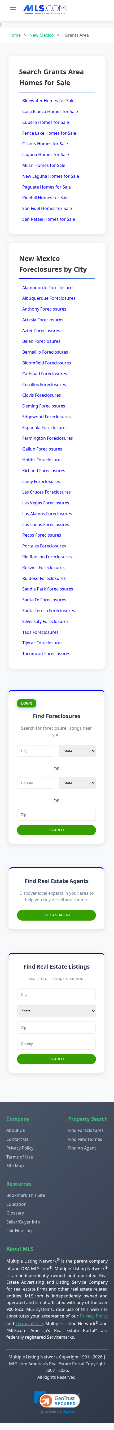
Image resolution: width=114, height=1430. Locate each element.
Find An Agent (56, 914)
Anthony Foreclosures (44, 309)
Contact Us (17, 1139)
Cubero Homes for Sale (45, 122)
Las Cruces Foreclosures (46, 492)
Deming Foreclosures (43, 406)
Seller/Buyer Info (23, 1222)
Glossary (15, 1213)
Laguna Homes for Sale (45, 154)
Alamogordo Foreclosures (48, 287)
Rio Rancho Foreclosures (47, 557)
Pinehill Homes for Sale (45, 197)
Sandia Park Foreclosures (47, 589)
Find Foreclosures (86, 1130)
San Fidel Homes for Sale (47, 208)
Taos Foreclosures (40, 632)
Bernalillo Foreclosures (45, 352)
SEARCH (56, 830)
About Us (15, 1130)
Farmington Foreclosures (47, 438)
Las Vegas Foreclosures (45, 503)
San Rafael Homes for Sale (48, 219)
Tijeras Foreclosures (42, 643)
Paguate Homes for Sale (46, 187)
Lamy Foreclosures (41, 481)
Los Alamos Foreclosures (47, 514)
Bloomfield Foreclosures (46, 363)
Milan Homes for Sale (43, 165)
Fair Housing (19, 1231)
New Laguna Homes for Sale (50, 176)
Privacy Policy (19, 1148)
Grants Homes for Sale (45, 144)
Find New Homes (85, 1139)
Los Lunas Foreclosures (45, 524)
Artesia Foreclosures (42, 320)
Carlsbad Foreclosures (44, 374)
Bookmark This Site (25, 1195)
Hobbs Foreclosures (42, 460)
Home (14, 35)
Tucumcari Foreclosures (46, 654)
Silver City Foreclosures (45, 621)
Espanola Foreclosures (45, 427)
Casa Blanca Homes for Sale (50, 111)
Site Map (15, 1166)
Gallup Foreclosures (42, 449)
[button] (57, 1402)
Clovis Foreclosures (41, 395)
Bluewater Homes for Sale (48, 101)
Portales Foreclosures (44, 546)
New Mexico (41, 35)
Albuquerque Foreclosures (49, 298)
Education (16, 1204)
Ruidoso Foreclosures (44, 578)
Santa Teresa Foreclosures (48, 610)
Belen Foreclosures (41, 341)
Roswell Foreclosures (43, 567)
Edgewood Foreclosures (46, 417)
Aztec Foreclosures (41, 331)
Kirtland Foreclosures (43, 470)
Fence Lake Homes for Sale (49, 133)
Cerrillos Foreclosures (44, 384)
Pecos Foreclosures (41, 535)
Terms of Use (19, 1157)
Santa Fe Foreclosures (44, 600)
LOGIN (26, 703)
